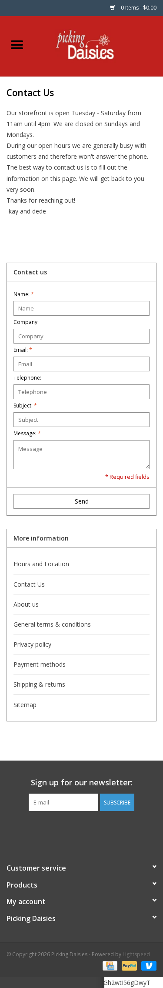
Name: (23, 294)
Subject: (25, 405)
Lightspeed (136, 954)
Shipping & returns (39, 684)
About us (26, 604)
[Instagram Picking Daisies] (97, 829)
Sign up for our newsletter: (82, 782)
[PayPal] (128, 965)
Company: (26, 322)
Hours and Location (41, 564)
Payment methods (39, 664)
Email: (22, 350)
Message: (27, 433)
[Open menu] (17, 44)
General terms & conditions (52, 624)
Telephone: (27, 377)
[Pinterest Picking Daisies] (82, 829)
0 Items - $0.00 (138, 7)
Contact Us (29, 584)
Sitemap (25, 705)
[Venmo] (147, 965)
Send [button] (82, 501)
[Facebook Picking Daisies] (66, 829)
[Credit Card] (109, 965)
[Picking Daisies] (98, 45)
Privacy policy (32, 644)
